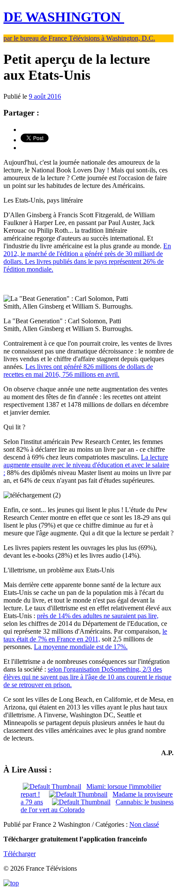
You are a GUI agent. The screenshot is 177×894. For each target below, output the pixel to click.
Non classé (144, 824)
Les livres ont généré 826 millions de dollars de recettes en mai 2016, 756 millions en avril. (78, 370)
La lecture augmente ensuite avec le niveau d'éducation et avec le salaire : (86, 464)
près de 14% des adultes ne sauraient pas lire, (98, 615)
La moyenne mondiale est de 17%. (81, 646)
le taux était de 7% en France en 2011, (85, 635)
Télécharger (19, 853)
